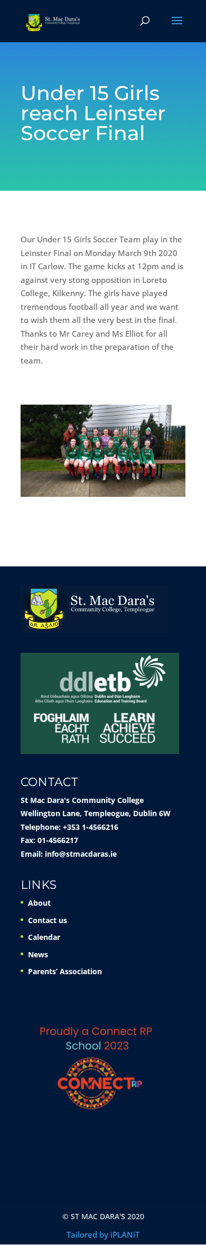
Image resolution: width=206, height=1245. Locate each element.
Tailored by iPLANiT (103, 1234)
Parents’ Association (65, 971)
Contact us (47, 920)
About (39, 903)
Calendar (44, 937)
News (38, 954)
